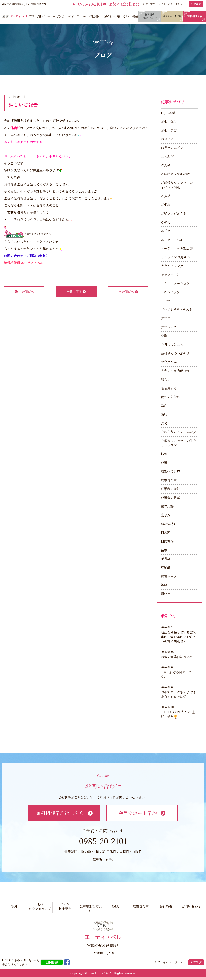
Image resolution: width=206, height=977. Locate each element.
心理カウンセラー (45, 16)
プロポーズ (169, 327)
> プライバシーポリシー (172, 4)
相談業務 (167, 541)
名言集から (169, 388)
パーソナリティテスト (176, 309)
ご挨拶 (165, 196)
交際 (164, 335)
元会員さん (169, 362)
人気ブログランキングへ (37, 233)
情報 (164, 454)
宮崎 (164, 423)
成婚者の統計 (170, 488)
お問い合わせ (191, 906)
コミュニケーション (175, 283)
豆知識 (165, 567)
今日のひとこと (172, 344)
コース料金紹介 (65, 906)
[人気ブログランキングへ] (14, 233)
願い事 (165, 593)
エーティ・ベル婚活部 (177, 248)
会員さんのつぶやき (175, 353)
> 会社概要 (149, 4)
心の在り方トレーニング (178, 431)
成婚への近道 (170, 471)
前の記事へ (26, 291)
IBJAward (168, 112)
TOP (31, 16)
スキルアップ (170, 292)
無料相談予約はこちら (60, 812)
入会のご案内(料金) (175, 370)
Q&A (126, 16)
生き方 (165, 515)
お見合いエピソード (175, 147)
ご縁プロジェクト (173, 213)
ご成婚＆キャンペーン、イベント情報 (178, 184)
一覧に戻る (74, 291)
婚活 (164, 405)
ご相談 (165, 204)
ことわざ (167, 156)
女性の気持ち (170, 397)
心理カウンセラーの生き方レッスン (178, 442)
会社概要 (166, 906)
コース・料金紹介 (90, 16)
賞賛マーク (169, 576)
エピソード (169, 230)
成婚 (164, 462)
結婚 (164, 550)
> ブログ (196, 4)
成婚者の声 (137, 16)
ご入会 (165, 165)
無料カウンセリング (68, 16)
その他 (165, 222)
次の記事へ (126, 291)
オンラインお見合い (175, 257)
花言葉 (165, 558)
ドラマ (165, 301)
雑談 (164, 585)
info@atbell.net (124, 4)
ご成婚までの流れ (111, 16)
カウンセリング (172, 265)
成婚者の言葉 (170, 497)
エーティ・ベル (172, 239)
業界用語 (167, 506)
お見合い (167, 139)
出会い (165, 379)
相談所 (165, 532)
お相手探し (169, 121)
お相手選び (169, 130)
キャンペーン (170, 274)
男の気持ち (169, 524)
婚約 (164, 414)
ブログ (165, 318)
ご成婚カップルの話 (175, 174)
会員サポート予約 (137, 812)
